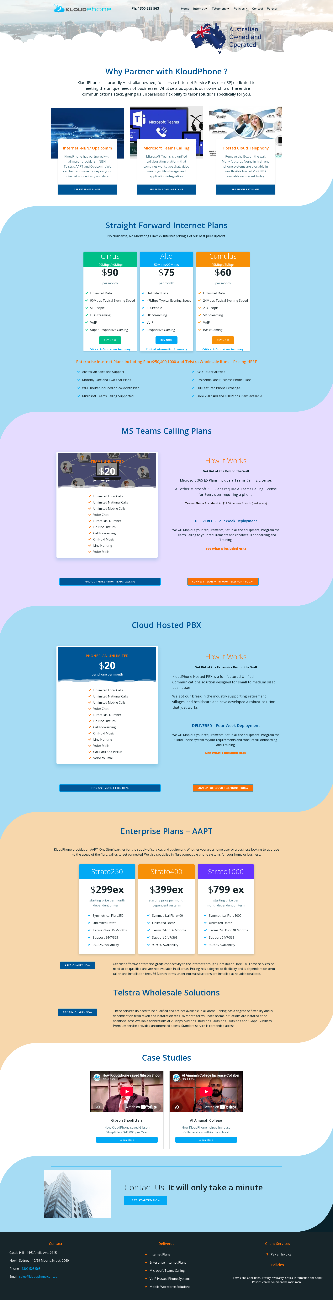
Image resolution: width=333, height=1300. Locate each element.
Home (185, 9)
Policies (239, 9)
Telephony (219, 9)
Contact (257, 9)
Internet (198, 9)
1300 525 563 (31, 1268)
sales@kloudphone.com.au (38, 1276)
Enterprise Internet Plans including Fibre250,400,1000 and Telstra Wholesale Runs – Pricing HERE (166, 361)
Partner (272, 9)
